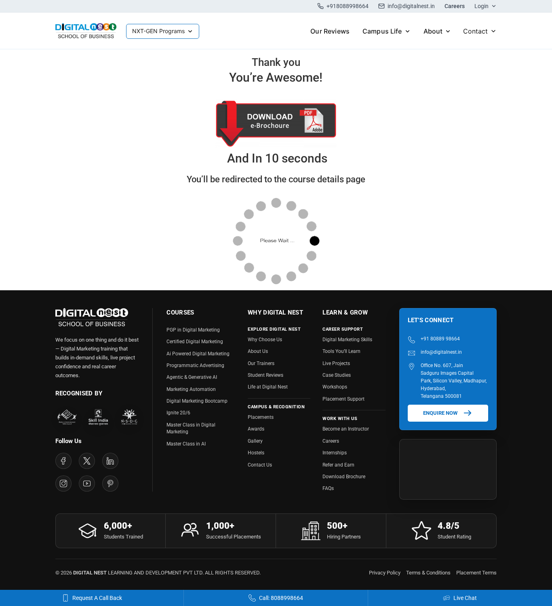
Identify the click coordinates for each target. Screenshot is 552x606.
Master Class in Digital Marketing (190, 428)
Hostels (256, 453)
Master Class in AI (186, 444)
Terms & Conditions (428, 573)
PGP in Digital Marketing (193, 330)
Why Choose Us (265, 339)
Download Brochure (343, 476)
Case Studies (336, 375)
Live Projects (336, 363)
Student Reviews (265, 375)
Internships (334, 453)
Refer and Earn (338, 465)
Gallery (255, 441)
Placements (261, 417)
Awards (256, 429)
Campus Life (382, 31)
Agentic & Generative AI (191, 377)
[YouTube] (87, 483)
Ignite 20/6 (178, 413)
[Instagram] (63, 483)
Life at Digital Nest (268, 387)
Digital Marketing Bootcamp (197, 401)
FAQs (328, 488)
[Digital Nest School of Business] (85, 31)
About (433, 31)
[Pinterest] (110, 483)
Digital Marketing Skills (347, 339)
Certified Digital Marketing (194, 341)
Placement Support (343, 399)
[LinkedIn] (110, 461)
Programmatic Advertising (195, 365)
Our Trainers (261, 363)
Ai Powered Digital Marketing (198, 354)
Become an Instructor (345, 429)
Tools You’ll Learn (341, 351)
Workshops (334, 387)
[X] (87, 461)
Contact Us (260, 465)
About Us (258, 351)
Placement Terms (476, 573)
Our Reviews (330, 31)
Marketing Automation (191, 389)
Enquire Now (440, 413)
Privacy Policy (384, 573)
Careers (455, 6)
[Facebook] (63, 461)
